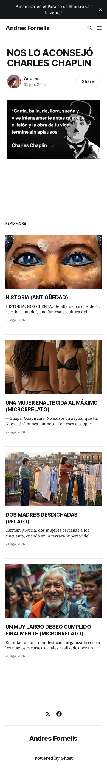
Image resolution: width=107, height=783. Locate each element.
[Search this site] (89, 28)
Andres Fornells (27, 28)
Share (88, 81)
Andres (32, 78)
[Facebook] (59, 714)
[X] (48, 714)
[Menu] (99, 28)
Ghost (67, 758)
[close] (100, 9)
